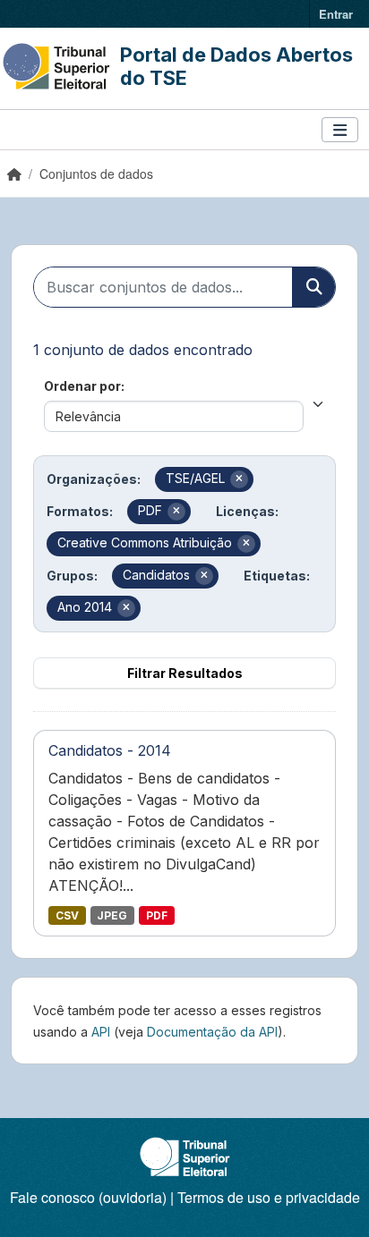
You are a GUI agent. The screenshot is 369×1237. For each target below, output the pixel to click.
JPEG (112, 915)
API (100, 1031)
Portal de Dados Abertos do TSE (236, 66)
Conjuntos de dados (96, 173)
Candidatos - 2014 (109, 750)
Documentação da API (212, 1031)
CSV (67, 915)
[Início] (14, 173)
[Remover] (239, 479)
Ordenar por (82, 386)
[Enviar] (313, 287)
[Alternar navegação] (340, 130)
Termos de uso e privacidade (268, 1197)
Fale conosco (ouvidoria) (88, 1197)
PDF (156, 915)
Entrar (336, 13)
